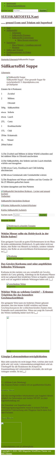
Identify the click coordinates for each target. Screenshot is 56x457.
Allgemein (16, 33)
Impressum (11, 3)
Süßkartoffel (12, 30)
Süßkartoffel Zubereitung (23, 38)
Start (8, 28)
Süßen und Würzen (15, 50)
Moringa (15, 47)
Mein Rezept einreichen (27, 40)
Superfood (11, 42)
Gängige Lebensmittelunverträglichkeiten (24, 356)
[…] (5, 251)
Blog (9, 55)
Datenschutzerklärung (16, 6)
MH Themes (6, 453)
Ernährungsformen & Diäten (19, 52)
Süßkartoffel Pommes (21, 35)
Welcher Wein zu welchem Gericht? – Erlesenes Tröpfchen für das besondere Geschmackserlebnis (27, 294)
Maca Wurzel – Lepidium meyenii (26, 45)
